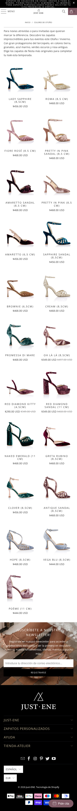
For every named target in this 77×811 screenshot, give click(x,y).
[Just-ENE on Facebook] (29, 758)
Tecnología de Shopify (47, 787)
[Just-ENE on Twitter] (47, 758)
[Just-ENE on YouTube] (54, 758)
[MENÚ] (2, 11)
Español (11, 769)
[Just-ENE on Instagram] (35, 758)
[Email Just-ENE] (22, 758)
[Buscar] (63, 11)
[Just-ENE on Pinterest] (41, 758)
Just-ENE (30, 787)
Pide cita (63, 803)
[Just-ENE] (38, 11)
